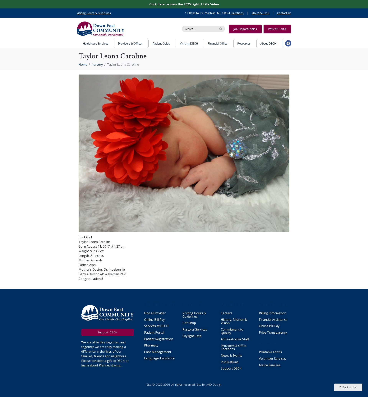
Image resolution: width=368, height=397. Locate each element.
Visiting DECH (189, 43)
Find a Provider (155, 313)
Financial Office (218, 43)
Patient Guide (161, 43)
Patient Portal (154, 332)
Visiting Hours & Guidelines (194, 315)
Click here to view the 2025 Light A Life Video (184, 4)
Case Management (157, 352)
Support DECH (231, 368)
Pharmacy (151, 345)
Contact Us (284, 13)
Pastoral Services (194, 329)
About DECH (268, 43)
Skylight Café (191, 336)
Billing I (264, 313)
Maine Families (269, 365)
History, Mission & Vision (234, 321)
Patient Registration (158, 339)
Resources (244, 43)
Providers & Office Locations (233, 347)
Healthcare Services (95, 43)
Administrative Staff (235, 339)
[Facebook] (288, 43)
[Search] (221, 29)
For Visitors (193, 304)
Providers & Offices (130, 43)
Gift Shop (189, 323)
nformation (278, 313)
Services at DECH (156, 326)
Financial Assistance (273, 319)
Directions (237, 13)
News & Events (231, 355)
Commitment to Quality (232, 331)
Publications (229, 362)
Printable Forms (270, 352)
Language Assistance (159, 358)
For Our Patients (159, 304)
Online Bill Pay (154, 319)
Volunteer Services (272, 358)
